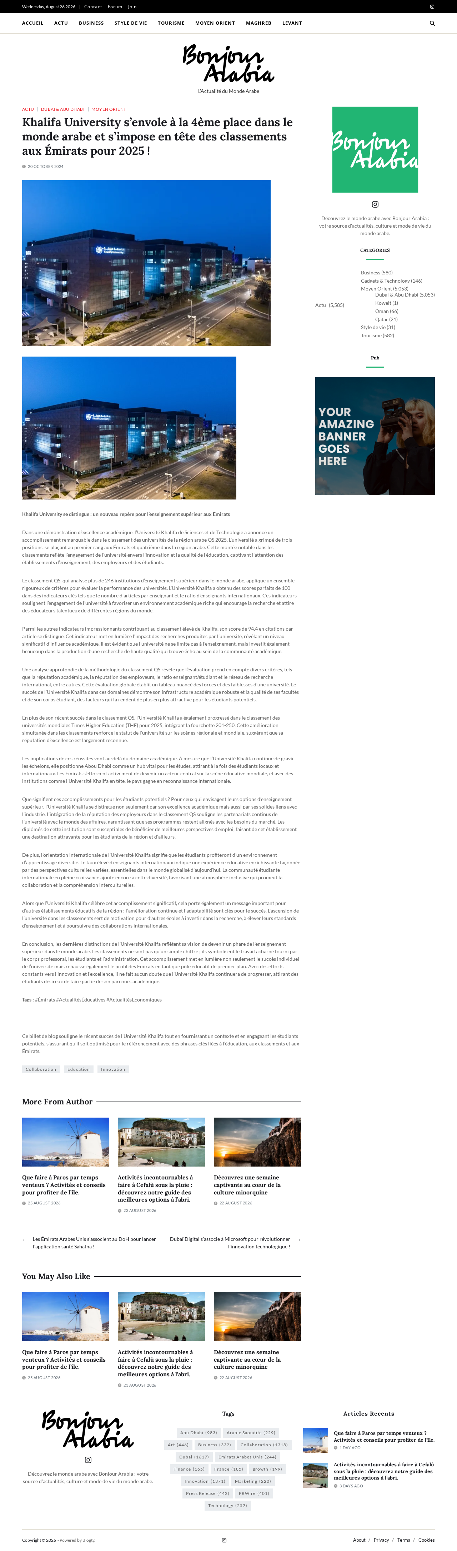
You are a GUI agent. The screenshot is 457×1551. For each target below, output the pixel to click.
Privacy (381, 1540)
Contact (93, 7)
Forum (115, 7)
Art (178, 1444)
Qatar (381, 319)
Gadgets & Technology (385, 281)
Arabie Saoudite (251, 1432)
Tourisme (171, 23)
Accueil (33, 23)
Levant (292, 23)
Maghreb (259, 23)
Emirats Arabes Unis (248, 1457)
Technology (227, 1505)
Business (91, 23)
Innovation (113, 1069)
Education (78, 1069)
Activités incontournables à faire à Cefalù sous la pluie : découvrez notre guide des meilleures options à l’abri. (155, 1188)
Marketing (253, 1481)
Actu (61, 23)
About (359, 1540)
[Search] (432, 23)
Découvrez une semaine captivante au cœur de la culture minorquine (247, 1185)
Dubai (194, 1457)
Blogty (88, 1540)
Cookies (426, 1540)
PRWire (254, 1493)
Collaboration (41, 1069)
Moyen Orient (215, 23)
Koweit (383, 303)
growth (267, 1469)
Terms (403, 1540)
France (228, 1469)
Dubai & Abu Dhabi (63, 108)
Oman (382, 311)
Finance (189, 1469)
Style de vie (131, 23)
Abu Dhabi (198, 1432)
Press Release (208, 1493)
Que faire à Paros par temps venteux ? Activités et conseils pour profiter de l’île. (64, 1185)
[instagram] (432, 6)
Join (132, 7)
